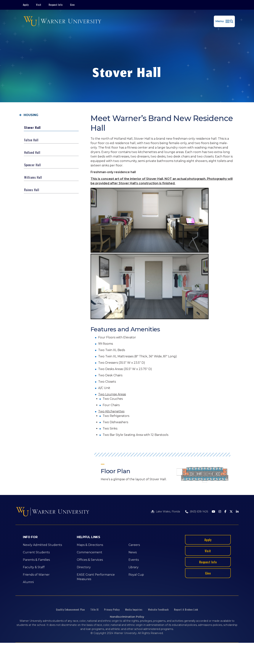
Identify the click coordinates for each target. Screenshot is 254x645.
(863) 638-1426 (199, 511)
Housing (31, 115)
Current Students (36, 552)
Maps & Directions (90, 545)
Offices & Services (90, 560)
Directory (84, 567)
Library (133, 567)
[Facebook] (225, 512)
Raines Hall (31, 190)
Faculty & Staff (34, 567)
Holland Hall (32, 152)
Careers (134, 545)
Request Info (56, 5)
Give (72, 5)
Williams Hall (33, 177)
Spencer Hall (32, 165)
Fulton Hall (31, 140)
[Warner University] (62, 21)
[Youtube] (213, 512)
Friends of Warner (36, 574)
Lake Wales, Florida (168, 511)
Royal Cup (136, 574)
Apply (26, 5)
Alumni (28, 582)
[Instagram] (219, 512)
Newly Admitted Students (42, 545)
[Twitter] (231, 512)
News (132, 552)
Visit (38, 5)
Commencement (89, 552)
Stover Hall (32, 127)
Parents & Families (36, 560)
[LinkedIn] (237, 512)
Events (133, 560)
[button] (224, 21)
